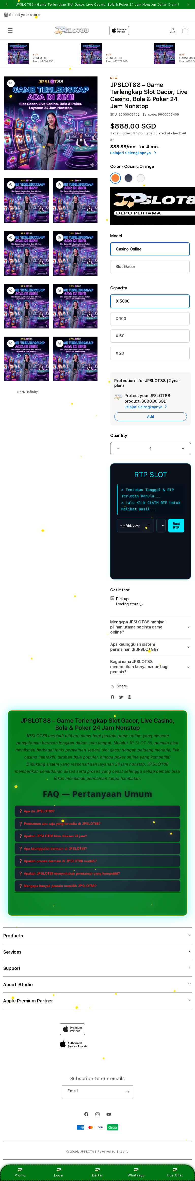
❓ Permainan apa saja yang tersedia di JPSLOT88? (60, 824)
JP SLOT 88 (140, 743)
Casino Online (129, 249)
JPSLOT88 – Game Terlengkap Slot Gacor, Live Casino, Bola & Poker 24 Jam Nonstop (97, 4)
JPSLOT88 (36, 736)
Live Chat (175, 1175)
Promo (20, 1175)
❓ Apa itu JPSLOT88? (37, 811)
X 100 (121, 318)
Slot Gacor (126, 266)
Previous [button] (6, 4)
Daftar (97, 1175)
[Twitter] (122, 698)
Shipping (140, 133)
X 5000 (122, 301)
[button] (10, 30)
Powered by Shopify (113, 1151)
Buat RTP (176, 525)
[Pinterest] (130, 698)
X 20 (120, 353)
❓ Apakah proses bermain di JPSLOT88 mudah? (58, 861)
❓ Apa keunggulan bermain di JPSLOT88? (53, 849)
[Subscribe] (127, 1091)
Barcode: (150, 114)
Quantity (118, 435)
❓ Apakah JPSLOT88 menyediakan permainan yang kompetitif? (69, 873)
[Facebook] (113, 698)
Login (58, 1175)
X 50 (120, 336)
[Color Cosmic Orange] (115, 178)
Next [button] (188, 4)
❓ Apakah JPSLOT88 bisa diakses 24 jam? (53, 836)
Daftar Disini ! (168, 4)
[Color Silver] (141, 178)
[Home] (71, 30)
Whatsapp (136, 1175)
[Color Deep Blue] (128, 178)
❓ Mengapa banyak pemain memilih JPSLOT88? (57, 886)
